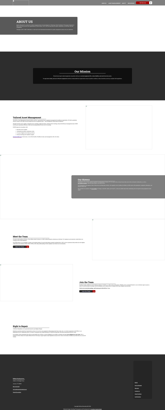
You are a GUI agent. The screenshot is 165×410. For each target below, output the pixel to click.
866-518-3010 (16, 386)
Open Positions (138, 393)
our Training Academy (82, 183)
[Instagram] (142, 372)
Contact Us (137, 391)
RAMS (136, 382)
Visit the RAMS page (17, 136)
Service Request (138, 385)
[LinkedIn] (149, 372)
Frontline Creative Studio (96, 409)
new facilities (94, 188)
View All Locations (17, 392)
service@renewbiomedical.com (20, 389)
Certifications (138, 396)
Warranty (137, 388)
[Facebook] (136, 372)
